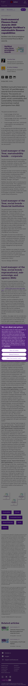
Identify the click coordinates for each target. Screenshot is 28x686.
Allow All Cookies (14, 350)
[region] (14, 343)
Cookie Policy (7, 346)
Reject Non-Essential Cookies (14, 358)
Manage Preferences (14, 354)
